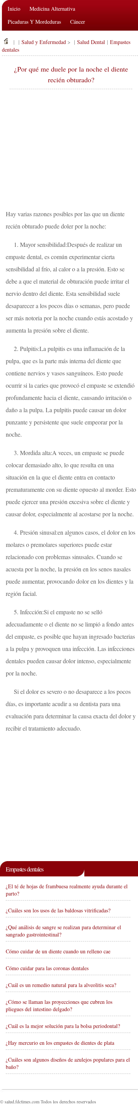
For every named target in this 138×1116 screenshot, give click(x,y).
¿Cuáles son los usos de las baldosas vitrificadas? (58, 910)
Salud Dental (91, 42)
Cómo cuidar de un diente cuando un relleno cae (58, 951)
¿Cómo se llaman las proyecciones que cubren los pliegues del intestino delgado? (59, 1005)
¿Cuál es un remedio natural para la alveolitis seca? (61, 985)
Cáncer (77, 21)
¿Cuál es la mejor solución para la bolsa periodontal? (63, 1026)
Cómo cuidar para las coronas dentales (47, 968)
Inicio (14, 8)
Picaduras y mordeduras (34, 21)
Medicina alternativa (52, 8)
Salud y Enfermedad (43, 42)
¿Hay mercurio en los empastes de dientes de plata (60, 1042)
